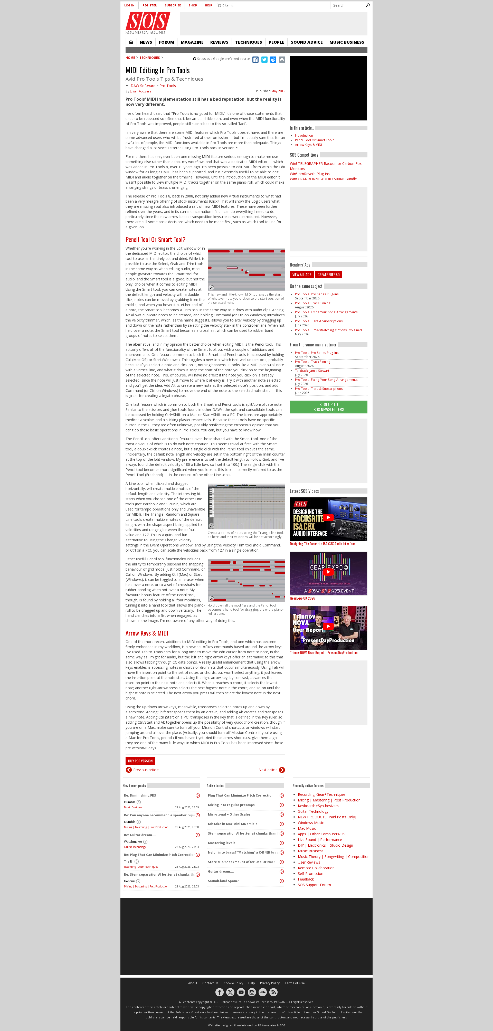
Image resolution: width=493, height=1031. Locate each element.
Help (208, 5)
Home (131, 42)
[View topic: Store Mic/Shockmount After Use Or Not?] (281, 862)
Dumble (130, 802)
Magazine (192, 42)
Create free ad (329, 274)
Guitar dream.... (221, 871)
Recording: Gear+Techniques (141, 866)
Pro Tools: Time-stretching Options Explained (328, 330)
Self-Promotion (310, 873)
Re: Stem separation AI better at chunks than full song (160, 874)
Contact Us (210, 983)
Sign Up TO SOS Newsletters (329, 407)
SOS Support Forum (314, 884)
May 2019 (278, 91)
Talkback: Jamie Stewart (312, 370)
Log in (129, 5)
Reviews (219, 42)
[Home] (148, 21)
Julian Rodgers (140, 91)
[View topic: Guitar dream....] (281, 871)
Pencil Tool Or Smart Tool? (156, 239)
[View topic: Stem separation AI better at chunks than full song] (281, 833)
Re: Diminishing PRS (140, 795)
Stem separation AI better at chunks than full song (244, 833)
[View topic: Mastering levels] (281, 843)
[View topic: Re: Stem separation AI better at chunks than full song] (197, 874)
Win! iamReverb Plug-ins (310, 173)
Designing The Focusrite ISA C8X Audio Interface (322, 543)
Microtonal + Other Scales (229, 814)
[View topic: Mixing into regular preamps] (281, 805)
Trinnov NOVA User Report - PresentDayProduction (323, 652)
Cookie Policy (233, 983)
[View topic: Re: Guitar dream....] (197, 835)
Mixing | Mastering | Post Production (146, 827)
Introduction (304, 135)
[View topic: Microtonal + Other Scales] (281, 814)
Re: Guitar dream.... (140, 835)
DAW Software (143, 85)
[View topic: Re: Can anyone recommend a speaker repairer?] (197, 815)
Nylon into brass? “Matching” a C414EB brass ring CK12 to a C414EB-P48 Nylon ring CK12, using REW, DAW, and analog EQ (244, 852)
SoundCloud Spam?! (224, 881)
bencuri (129, 881)
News (146, 42)
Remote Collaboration (316, 867)
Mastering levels (221, 843)
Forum (166, 42)
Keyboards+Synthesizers (318, 805)
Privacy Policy (270, 983)
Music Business (346, 42)
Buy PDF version (140, 760)
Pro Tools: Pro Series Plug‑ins (317, 294)
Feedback (306, 879)
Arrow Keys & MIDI (147, 632)
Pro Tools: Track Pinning (312, 303)
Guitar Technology (135, 847)
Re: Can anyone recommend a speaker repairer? (160, 815)
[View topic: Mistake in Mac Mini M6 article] (281, 824)
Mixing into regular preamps (231, 805)
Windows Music (311, 822)
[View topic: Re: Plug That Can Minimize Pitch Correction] (197, 855)
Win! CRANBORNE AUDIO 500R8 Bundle (323, 178)
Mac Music (307, 828)
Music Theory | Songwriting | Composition (333, 856)
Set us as (223, 58)
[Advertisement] (328, 451)
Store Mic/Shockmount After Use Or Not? (241, 862)
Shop (193, 5)
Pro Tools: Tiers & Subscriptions (319, 321)
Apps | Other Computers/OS (321, 833)
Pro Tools (167, 85)
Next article (268, 769)
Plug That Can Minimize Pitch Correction (240, 795)
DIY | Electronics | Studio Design (325, 845)
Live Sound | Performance (320, 839)
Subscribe (173, 5)
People (276, 42)
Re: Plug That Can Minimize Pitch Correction (159, 855)
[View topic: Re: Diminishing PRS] (197, 795)
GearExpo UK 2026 (302, 598)
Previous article (146, 769)
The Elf (129, 861)
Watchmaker (133, 841)
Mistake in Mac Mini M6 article (233, 824)
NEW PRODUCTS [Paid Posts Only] (327, 817)
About (192, 983)
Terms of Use (295, 983)
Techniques (248, 42)
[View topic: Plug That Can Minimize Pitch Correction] (281, 795)
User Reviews (309, 862)
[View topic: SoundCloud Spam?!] (281, 881)
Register (150, 5)
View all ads (301, 274)
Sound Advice (307, 42)
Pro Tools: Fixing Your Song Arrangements (326, 312)
